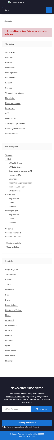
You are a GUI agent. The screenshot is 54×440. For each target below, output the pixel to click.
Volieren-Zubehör (12, 237)
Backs (8, 300)
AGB (7, 113)
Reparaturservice (12, 103)
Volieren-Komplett (13, 233)
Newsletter (10, 67)
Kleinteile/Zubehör (17, 187)
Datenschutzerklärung (15, 396)
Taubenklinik (10, 274)
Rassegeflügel (11, 211)
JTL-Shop (31, 437)
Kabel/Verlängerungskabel (20, 183)
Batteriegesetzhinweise (15, 128)
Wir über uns (10, 52)
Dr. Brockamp (11, 325)
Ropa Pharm (10, 351)
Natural (8, 335)
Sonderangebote (13, 243)
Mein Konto (10, 57)
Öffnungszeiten (12, 73)
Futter (11, 203)
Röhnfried (9, 290)
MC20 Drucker (15, 191)
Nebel (7, 315)
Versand (36, 427)
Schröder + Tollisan (13, 310)
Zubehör (12, 207)
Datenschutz (10, 118)
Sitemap (8, 88)
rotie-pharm (10, 356)
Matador (9, 340)
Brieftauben (10, 195)
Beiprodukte (14, 199)
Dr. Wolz (9, 330)
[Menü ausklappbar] (3, 1)
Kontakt (8, 62)
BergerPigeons (11, 269)
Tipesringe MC (15, 175)
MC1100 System (16, 163)
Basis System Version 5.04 (20, 171)
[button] (40, 3)
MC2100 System (16, 167)
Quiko (7, 345)
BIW (7, 295)
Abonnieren (41, 409)
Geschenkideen (13, 247)
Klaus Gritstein (11, 305)
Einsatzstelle (14, 179)
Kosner (8, 279)
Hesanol (8, 361)
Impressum (10, 108)
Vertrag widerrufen (27, 422)
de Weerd (9, 320)
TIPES (8, 159)
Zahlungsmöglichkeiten (15, 123)
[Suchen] (49, 10)
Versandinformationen (15, 93)
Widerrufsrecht (11, 133)
